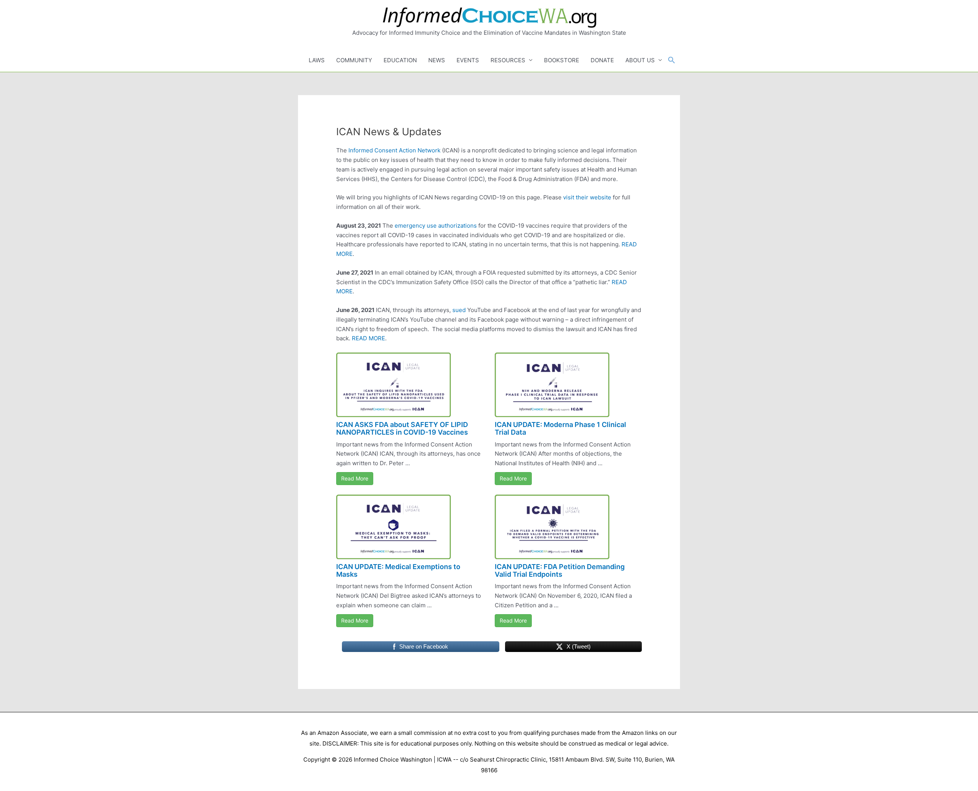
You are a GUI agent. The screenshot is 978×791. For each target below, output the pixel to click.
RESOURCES (508, 60)
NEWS (436, 60)
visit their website (587, 197)
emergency (410, 225)
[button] (671, 60)
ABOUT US (640, 60)
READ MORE (368, 338)
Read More (354, 478)
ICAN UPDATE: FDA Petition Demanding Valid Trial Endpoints (560, 570)
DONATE (602, 60)
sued (459, 310)
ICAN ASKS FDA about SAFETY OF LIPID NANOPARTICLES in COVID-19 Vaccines (402, 428)
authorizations (457, 225)
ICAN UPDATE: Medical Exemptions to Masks (398, 570)
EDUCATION (400, 60)
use (432, 225)
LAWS (317, 60)
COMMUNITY (354, 60)
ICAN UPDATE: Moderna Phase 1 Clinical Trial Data (560, 428)
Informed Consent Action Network (394, 150)
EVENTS (468, 60)
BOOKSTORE (561, 60)
